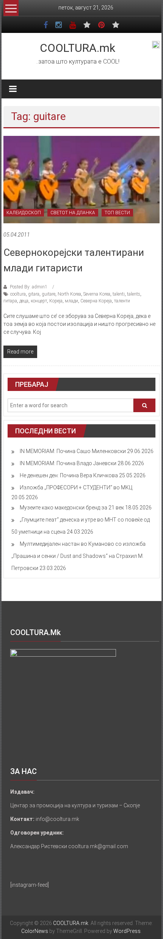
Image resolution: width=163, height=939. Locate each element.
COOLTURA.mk (77, 48)
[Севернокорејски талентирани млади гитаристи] (81, 179)
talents (133, 294)
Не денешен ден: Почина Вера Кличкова (69, 475)
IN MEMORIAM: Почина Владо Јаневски (68, 463)
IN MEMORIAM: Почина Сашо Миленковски (73, 451)
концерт (39, 301)
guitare (48, 294)
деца (23, 301)
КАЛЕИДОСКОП (23, 212)
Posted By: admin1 (29, 287)
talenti (119, 294)
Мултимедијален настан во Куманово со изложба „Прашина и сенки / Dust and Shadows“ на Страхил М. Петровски (78, 556)
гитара (10, 301)
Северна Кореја (96, 301)
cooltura (18, 294)
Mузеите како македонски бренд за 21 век (72, 508)
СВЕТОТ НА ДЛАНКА (72, 212)
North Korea (69, 294)
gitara (33, 294)
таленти (122, 301)
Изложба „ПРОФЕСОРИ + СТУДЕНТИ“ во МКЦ (76, 487)
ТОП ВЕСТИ (117, 212)
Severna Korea (96, 294)
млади (71, 301)
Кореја (56, 301)
